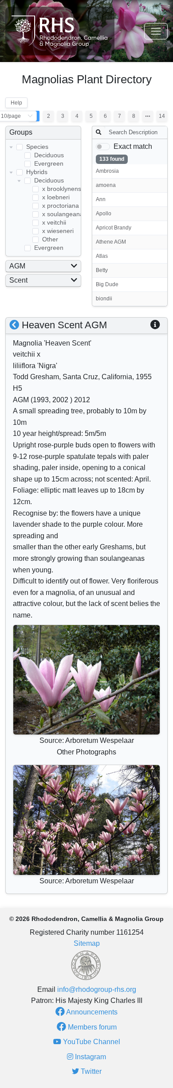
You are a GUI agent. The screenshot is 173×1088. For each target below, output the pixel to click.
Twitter (90, 1071)
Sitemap (87, 943)
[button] (155, 324)
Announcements (91, 1012)
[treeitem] (43, 155)
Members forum (91, 1027)
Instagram (89, 1057)
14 (162, 116)
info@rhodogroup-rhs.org (96, 989)
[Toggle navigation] (156, 31)
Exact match (133, 146)
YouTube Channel (90, 1041)
